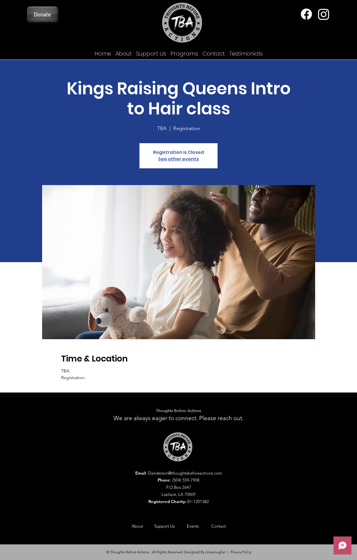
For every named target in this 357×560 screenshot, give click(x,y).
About (143, 526)
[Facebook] (306, 14)
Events (199, 526)
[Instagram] (323, 14)
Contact (218, 526)
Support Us (170, 526)
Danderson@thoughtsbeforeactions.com (185, 473)
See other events (178, 159)
